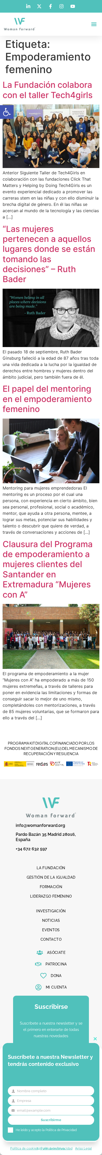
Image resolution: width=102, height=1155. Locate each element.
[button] (7, 112)
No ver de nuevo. (51, 1149)
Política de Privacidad (61, 1130)
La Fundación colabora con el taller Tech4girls (48, 90)
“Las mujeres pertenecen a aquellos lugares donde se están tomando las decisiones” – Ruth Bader (49, 254)
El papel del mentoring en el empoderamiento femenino (47, 399)
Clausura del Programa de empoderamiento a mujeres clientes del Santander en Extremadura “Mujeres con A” (48, 569)
